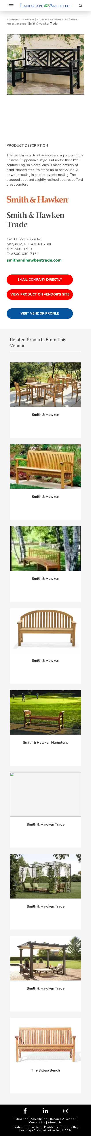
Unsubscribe (20, 1127)
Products (13, 19)
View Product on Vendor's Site (39, 294)
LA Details (28, 19)
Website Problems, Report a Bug (55, 1127)
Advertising (39, 1119)
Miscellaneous (16, 23)
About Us (55, 1122)
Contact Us (37, 1122)
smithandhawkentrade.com (34, 260)
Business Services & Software (57, 19)
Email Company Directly (39, 279)
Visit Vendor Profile (40, 313)
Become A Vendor (63, 1119)
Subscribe (21, 1119)
